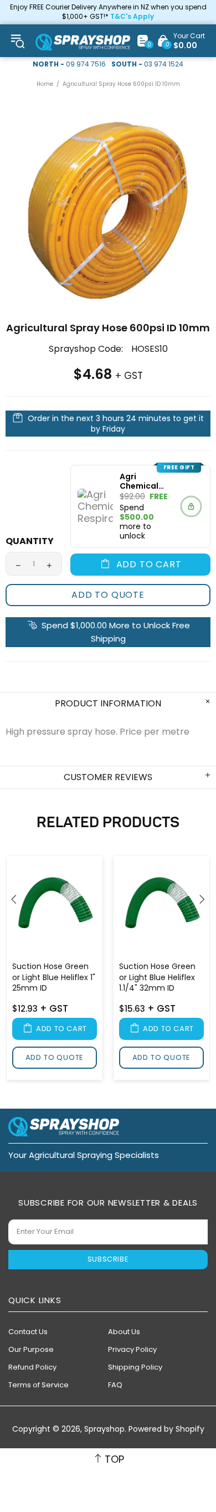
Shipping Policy (135, 1367)
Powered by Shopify (166, 1429)
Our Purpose (31, 1349)
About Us (124, 1331)
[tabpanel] (54, 969)
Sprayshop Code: (86, 349)
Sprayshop (82, 42)
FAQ (115, 1385)
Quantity (30, 541)
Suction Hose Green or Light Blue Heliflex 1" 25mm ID (53, 977)
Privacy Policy (132, 1349)
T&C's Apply (132, 16)
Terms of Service (38, 1385)
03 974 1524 (163, 64)
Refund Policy (32, 1367)
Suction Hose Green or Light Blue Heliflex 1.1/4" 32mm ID (157, 977)
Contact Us (28, 1331)
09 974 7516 (86, 64)
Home (45, 84)
